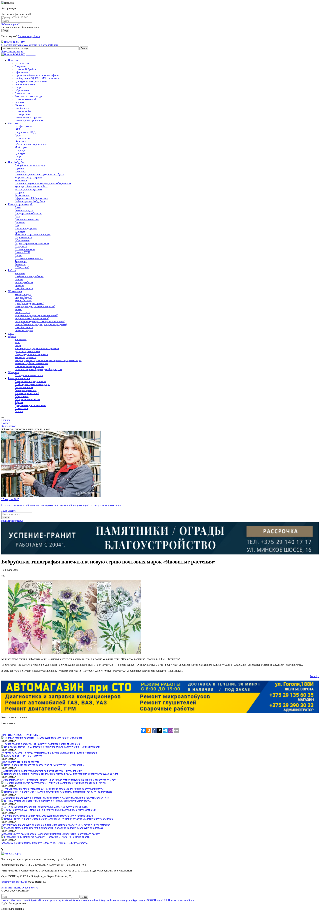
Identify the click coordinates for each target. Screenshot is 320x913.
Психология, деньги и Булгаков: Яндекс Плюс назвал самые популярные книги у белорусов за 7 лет (58, 779)
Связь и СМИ (22, 252)
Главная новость (24, 387)
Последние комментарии (29, 375)
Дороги (19, 135)
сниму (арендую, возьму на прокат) (35, 306)
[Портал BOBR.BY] (13, 42)
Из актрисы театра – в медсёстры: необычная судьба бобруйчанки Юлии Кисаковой (49, 752)
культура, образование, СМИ (31, 186)
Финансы (20, 264)
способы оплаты (24, 288)
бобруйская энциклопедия (30, 165)
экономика (21, 180)
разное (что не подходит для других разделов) (41, 324)
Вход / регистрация (12, 51)
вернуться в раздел (12, 520)
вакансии (20, 273)
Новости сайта (23, 111)
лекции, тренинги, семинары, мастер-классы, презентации (48, 360)
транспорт (20, 171)
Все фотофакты (23, 126)
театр (18, 345)
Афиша (12, 336)
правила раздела (24, 330)
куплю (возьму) (23, 300)
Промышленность (25, 249)
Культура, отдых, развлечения (31, 81)
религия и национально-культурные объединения (43, 183)
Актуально (21, 66)
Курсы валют (143, 900)
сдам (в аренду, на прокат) (29, 303)
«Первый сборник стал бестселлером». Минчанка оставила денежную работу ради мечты (52, 788)
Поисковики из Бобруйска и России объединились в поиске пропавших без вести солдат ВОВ (55, 797)
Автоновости (22, 93)
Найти (6, 517)
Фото (11, 333)
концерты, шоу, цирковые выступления (37, 348)
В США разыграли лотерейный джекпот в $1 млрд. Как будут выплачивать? (44, 806)
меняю (18, 309)
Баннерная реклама (25, 390)
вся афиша (20, 339)
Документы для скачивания (30, 405)
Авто (17, 207)
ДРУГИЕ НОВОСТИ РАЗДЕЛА (19, 734)
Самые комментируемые (29, 117)
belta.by (314, 676)
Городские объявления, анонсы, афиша (37, 75)
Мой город (21, 147)
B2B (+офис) (22, 267)
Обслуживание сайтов (27, 399)
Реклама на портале (39, 45)
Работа (12, 270)
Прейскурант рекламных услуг (32, 384)
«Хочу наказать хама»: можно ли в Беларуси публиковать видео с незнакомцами (47, 815)
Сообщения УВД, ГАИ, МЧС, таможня (37, 78)
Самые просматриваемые (29, 120)
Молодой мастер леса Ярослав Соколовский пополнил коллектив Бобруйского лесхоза (50, 833)
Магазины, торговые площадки (32, 234)
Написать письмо (18, 45)
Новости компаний (25, 99)
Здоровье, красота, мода (28, 96)
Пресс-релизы (22, 114)
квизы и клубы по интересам (31, 363)
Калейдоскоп (22, 108)
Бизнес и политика (25, 84)
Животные (21, 141)
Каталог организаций (20, 204)
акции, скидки (23, 294)
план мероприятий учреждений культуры (38, 369)
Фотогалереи (22, 195)
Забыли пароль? (10, 24)
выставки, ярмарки (25, 357)
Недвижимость (23, 237)
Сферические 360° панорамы (31, 198)
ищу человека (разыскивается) (32, 318)
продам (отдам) (23, 297)
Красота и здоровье (26, 228)
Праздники (21, 246)
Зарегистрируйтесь (29, 36)
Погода (161, 900)
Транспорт (21, 261)
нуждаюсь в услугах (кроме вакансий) (36, 315)
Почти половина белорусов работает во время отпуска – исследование (41, 770)
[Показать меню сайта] (2, 417)
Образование (22, 90)
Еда (17, 225)
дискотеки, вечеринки (27, 351)
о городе (19, 192)
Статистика (21, 408)
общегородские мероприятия (31, 354)
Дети (17, 216)
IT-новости (21, 105)
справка (19, 168)
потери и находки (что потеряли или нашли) (40, 321)
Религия (19, 102)
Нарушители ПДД (25, 132)
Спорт (18, 87)
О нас (4, 45)
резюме (19, 279)
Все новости (22, 63)
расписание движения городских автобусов (39, 174)
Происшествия (23, 138)
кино (17, 342)
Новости (13, 60)
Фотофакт (13, 123)
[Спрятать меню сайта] (2, 894)
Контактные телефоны (14, 881)
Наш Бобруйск (16, 162)
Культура (20, 153)
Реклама (33, 887)
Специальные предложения (30, 381)
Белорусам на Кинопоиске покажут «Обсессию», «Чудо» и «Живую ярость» (44, 842)
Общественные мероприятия (31, 144)
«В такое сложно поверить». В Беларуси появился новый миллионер (40, 743)
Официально (22, 72)
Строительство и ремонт (29, 258)
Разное (18, 159)
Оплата (54, 45)
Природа (20, 150)
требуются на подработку (29, 276)
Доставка (20, 222)
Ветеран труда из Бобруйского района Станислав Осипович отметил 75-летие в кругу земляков (55, 824)
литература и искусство (28, 189)
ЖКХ (18, 129)
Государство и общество (28, 213)
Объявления (15, 291)
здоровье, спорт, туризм (28, 177)
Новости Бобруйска (26, 69)
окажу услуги (22, 312)
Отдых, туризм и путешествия (32, 243)
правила (19, 285)
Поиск (84, 48)
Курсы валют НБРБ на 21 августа (20, 761)
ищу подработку (24, 282)
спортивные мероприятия (29, 366)
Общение (13, 372)
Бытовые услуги (24, 210)
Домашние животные (27, 219)
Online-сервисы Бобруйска (30, 201)
